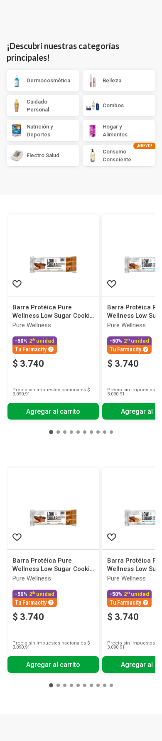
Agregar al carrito (53, 411)
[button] (51, 432)
